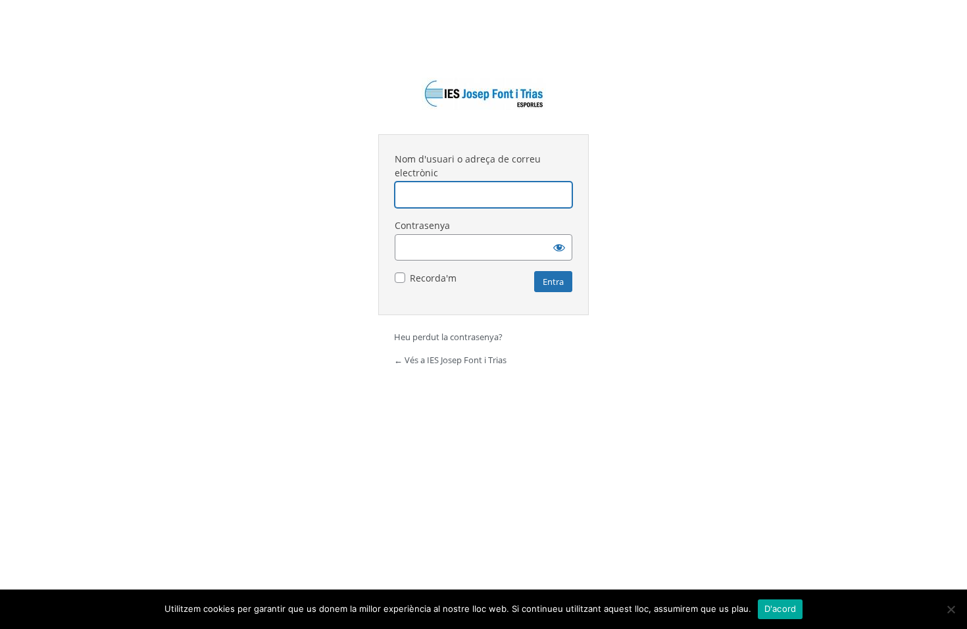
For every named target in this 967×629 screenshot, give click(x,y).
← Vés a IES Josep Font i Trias (450, 360)
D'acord (780, 608)
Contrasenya (422, 225)
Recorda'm (433, 278)
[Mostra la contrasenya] (559, 247)
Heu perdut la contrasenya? (448, 337)
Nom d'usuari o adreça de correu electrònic (468, 166)
